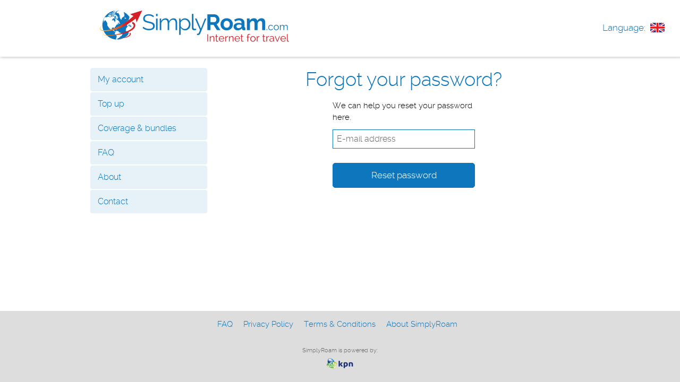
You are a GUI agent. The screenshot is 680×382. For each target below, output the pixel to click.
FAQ (106, 152)
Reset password (404, 175)
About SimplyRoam (421, 324)
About (109, 177)
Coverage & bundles (137, 128)
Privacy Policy (268, 324)
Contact (113, 201)
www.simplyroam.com (194, 26)
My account (120, 79)
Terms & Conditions (340, 324)
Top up (111, 104)
